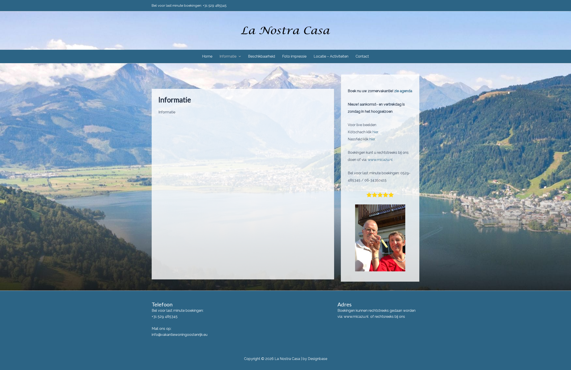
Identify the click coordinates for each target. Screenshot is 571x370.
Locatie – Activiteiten (331, 56)
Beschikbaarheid (261, 56)
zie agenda (402, 91)
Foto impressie (294, 56)
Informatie (227, 56)
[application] (238, 56)
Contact (362, 56)
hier (375, 132)
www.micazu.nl (380, 160)
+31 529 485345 (214, 6)
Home (207, 56)
